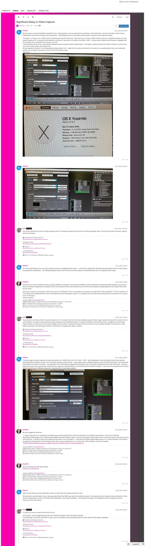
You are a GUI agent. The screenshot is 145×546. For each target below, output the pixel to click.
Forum (15, 11)
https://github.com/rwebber (30, 252)
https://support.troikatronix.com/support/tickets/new (37, 244)
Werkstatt (31, 11)
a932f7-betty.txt (65, 443)
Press (121, 2)
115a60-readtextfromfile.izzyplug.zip (35, 443)
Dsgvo (126, 2)
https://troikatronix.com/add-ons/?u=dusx (34, 248)
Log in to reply (124, 26)
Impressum (134, 2)
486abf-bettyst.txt (53, 443)
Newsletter (44, 11)
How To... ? (22, 25)
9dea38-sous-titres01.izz (31, 469)
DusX (24, 228)
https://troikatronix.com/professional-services (35, 239)
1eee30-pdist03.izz (77, 443)
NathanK (25, 30)
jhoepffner (26, 282)
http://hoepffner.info (38, 300)
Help (22, 11)
